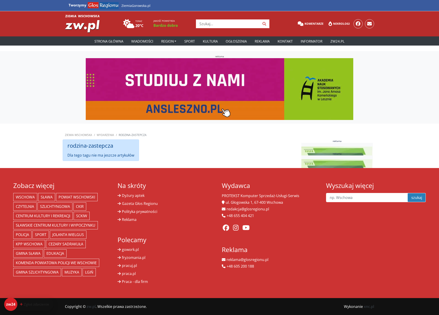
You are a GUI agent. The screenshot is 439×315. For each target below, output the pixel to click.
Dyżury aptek (133, 195)
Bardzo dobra (165, 25)
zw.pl (91, 306)
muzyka (71, 272)
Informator (311, 41)
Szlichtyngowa (55, 206)
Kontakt (285, 41)
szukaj (416, 197)
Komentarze (314, 24)
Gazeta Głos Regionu (140, 203)
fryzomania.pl (133, 257)
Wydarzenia (105, 135)
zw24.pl (337, 41)
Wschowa (25, 197)
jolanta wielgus (68, 234)
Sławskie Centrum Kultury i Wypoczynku (55, 225)
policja (22, 234)
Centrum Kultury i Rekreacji (43, 215)
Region (167, 41)
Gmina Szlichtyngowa (37, 272)
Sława (47, 197)
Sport (189, 41)
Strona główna (108, 41)
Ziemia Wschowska (78, 135)
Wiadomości (142, 41)
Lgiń (89, 272)
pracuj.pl (129, 265)
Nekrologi (341, 24)
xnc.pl (369, 306)
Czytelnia (25, 206)
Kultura (210, 41)
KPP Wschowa (29, 244)
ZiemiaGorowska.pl (135, 5)
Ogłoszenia (236, 41)
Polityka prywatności (139, 211)
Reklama (262, 41)
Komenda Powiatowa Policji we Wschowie (56, 262)
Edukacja (55, 253)
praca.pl (129, 273)
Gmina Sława (28, 253)
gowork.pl (130, 249)
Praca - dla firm (135, 281)
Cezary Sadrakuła (65, 244)
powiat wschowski (77, 197)
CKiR (80, 206)
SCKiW (81, 215)
